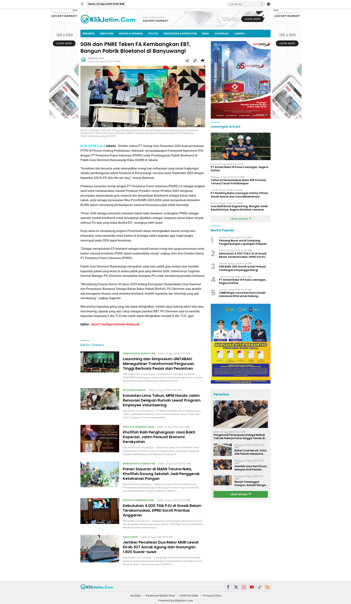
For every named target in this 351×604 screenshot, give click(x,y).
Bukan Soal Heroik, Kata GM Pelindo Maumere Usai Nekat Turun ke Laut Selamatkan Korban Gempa (251, 452)
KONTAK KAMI (189, 595)
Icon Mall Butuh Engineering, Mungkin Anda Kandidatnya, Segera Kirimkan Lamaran (239, 208)
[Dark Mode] (269, 4)
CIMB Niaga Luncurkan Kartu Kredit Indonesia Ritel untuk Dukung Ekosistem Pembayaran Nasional (242, 294)
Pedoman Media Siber (160, 595)
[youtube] (252, 587)
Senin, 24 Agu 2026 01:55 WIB (106, 4)
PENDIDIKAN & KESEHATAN (180, 33)
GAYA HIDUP (130, 537)
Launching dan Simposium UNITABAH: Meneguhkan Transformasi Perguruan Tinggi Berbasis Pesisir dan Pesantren (158, 363)
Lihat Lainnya (239, 219)
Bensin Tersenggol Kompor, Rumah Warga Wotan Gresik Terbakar (250, 483)
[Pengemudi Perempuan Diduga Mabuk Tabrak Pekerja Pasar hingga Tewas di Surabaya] (241, 414)
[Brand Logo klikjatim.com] (107, 19)
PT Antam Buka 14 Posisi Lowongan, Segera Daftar (239, 168)
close (75, 10)
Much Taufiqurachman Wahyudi (115, 324)
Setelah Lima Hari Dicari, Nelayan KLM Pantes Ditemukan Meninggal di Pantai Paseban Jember (251, 468)
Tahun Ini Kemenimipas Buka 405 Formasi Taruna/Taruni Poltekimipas (238, 182)
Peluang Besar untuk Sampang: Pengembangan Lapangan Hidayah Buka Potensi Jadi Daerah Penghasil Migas (243, 242)
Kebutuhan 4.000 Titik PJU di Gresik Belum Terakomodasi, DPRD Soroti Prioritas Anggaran (162, 510)
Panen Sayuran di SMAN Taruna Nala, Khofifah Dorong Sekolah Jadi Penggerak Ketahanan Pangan (161, 473)
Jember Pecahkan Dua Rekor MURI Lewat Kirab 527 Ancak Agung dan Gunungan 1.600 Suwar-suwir (161, 547)
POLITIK (153, 33)
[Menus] (82, 4)
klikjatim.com (96, 58)
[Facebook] (228, 587)
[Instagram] (244, 587)
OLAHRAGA (221, 33)
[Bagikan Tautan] (187, 60)
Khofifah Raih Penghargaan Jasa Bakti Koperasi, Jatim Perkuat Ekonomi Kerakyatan (159, 437)
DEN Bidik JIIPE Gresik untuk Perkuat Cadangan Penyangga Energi (242, 268)
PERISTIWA (107, 33)
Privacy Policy (212, 595)
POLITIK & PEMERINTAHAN (138, 427)
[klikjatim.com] (96, 586)
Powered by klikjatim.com (175, 600)
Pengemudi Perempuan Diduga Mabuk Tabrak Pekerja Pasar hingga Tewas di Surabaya (239, 436)
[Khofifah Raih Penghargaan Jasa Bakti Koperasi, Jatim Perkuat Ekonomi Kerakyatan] (99, 440)
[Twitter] (236, 587)
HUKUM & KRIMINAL (131, 33)
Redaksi (136, 595)
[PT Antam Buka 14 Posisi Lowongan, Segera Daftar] (241, 146)
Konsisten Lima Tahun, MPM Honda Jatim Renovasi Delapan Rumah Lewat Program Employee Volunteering (162, 400)
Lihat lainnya (239, 494)
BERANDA (89, 33)
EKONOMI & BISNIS (134, 390)
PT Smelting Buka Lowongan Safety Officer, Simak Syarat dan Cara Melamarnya (240, 195)
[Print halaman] (202, 60)
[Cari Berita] (261, 4)
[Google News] (259, 587)
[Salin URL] (195, 60)
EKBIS (205, 33)
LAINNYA (239, 33)
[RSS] (267, 587)
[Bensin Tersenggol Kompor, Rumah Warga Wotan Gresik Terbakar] (223, 480)
